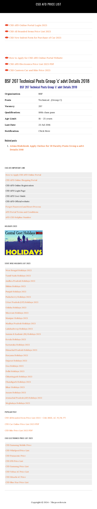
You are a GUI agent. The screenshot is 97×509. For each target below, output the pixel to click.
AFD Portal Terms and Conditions (22, 212)
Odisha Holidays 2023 (16, 307)
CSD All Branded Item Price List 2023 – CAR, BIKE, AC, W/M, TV (35, 418)
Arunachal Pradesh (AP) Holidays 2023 (24, 398)
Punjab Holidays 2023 (16, 291)
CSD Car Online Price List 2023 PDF (22, 424)
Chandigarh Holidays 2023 (18, 382)
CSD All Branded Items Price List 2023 (30, 31)
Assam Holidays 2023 (16, 392)
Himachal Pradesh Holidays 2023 (21, 350)
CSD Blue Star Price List (17, 482)
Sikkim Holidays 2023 (16, 286)
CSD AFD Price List (48, 4)
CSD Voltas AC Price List (17, 471)
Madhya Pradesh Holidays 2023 (21, 323)
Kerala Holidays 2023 (16, 339)
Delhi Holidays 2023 (15, 371)
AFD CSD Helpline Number (18, 217)
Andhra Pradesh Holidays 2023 (20, 281)
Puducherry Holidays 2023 (18, 297)
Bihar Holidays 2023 (15, 387)
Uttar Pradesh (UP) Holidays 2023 (22, 302)
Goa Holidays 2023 (14, 366)
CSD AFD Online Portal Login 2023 (28, 25)
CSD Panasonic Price (16, 455)
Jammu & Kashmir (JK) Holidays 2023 (23, 334)
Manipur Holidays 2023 (17, 318)
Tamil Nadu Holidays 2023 (18, 275)
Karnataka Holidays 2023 (18, 344)
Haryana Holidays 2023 (17, 355)
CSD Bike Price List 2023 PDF (19, 430)
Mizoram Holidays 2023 (17, 313)
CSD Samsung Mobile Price (18, 445)
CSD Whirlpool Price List (17, 450)
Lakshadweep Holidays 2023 (19, 328)
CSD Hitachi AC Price (16, 477)
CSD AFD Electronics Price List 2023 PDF (31, 64)
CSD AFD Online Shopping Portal (21, 180)
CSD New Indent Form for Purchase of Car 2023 (35, 37)
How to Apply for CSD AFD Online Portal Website (36, 57)
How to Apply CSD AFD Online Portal (23, 175)
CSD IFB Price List (14, 461)
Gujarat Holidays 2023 (16, 360)
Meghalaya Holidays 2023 (18, 403)
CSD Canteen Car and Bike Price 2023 (29, 70)
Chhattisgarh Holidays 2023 (19, 376)
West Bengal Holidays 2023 (19, 270)
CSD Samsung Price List (17, 466)
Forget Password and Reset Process (23, 206)
